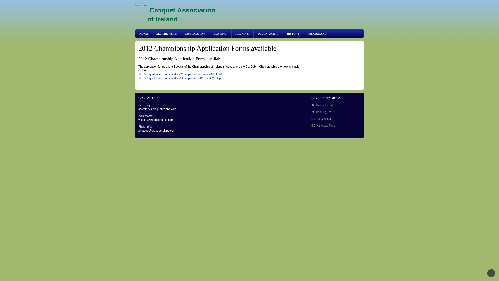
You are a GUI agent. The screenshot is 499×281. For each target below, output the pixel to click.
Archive (242, 33)
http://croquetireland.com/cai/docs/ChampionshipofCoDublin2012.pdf (180, 78)
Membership (317, 33)
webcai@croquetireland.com (155, 120)
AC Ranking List (321, 112)
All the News (166, 33)
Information (195, 33)
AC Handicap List (322, 105)
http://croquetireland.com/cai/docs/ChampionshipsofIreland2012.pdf (180, 74)
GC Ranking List (321, 119)
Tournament (267, 33)
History (293, 33)
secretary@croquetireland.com (157, 109)
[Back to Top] (491, 273)
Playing (220, 33)
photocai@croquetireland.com (156, 130)
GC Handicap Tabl (322, 125)
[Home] (140, 5)
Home (143, 33)
